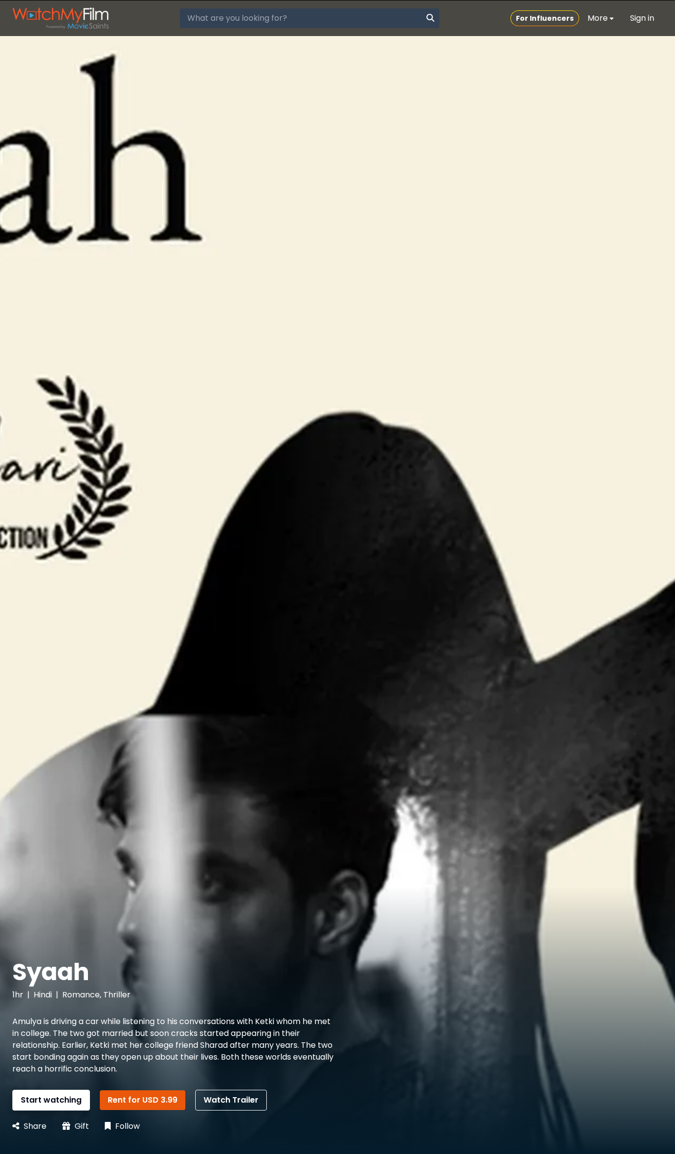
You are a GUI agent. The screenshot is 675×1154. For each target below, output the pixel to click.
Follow (126, 1126)
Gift (81, 1126)
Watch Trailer (231, 1100)
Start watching (51, 1100)
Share (34, 1126)
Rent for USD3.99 (142, 1100)
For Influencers (545, 18)
